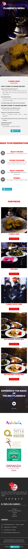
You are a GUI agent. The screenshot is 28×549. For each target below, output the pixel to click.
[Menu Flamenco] (14, 220)
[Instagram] (9, 499)
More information (14, 238)
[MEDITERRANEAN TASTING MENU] (14, 325)
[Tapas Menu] (14, 255)
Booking (15, 509)
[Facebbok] (6, 499)
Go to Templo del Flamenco (14, 510)
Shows (14, 514)
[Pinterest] (21, 499)
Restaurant (14, 516)
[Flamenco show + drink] (14, 290)
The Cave (14, 512)
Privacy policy (21, 541)
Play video (14, 408)
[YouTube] (15, 499)
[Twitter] (18, 499)
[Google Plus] (12, 499)
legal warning (6, 541)
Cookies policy (13, 541)
